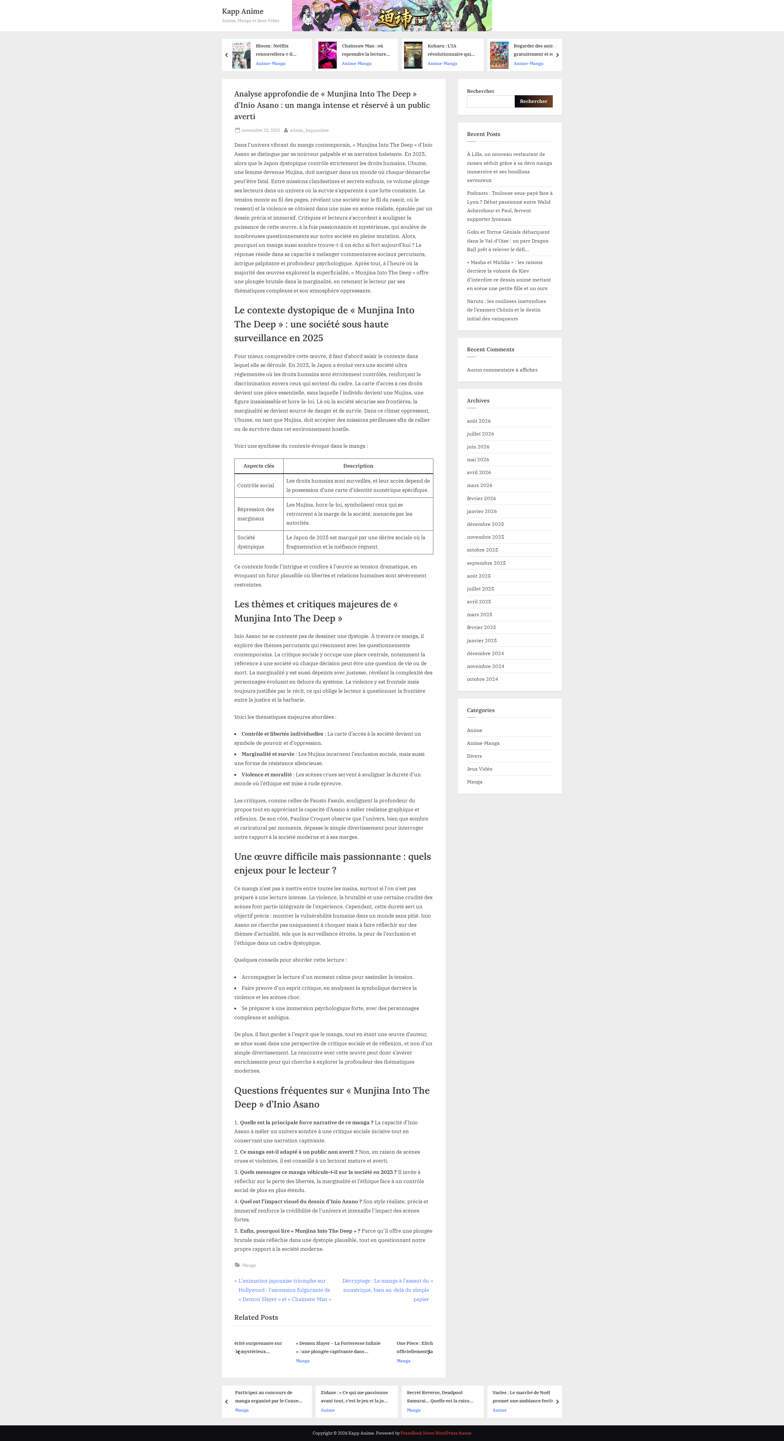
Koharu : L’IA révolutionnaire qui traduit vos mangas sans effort (369, 50)
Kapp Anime (243, 11)
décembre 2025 (485, 524)
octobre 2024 (482, 679)
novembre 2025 (485, 537)
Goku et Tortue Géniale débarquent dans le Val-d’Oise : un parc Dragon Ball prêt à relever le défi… (508, 240)
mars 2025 (479, 614)
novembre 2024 (485, 666)
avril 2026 (479, 472)
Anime (474, 730)
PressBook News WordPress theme (436, 1433)
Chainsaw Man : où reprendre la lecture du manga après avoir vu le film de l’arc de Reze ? (285, 50)
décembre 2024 (485, 653)
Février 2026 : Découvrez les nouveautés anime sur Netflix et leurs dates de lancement (544, 50)
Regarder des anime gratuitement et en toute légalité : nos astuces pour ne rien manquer (456, 50)
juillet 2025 (480, 588)
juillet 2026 (480, 433)
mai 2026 (478, 459)
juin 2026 (478, 446)
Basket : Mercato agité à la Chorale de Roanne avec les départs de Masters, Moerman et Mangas (530, 1397)
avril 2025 (479, 601)
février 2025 (481, 627)
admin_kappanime (309, 130)
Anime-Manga (276, 63)
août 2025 (479, 575)
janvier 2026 (482, 511)
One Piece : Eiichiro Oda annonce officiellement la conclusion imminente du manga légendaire (382, 1348)
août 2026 (479, 420)
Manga (249, 1265)
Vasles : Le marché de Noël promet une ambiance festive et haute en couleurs (445, 1397)
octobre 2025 (482, 549)
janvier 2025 (482, 640)
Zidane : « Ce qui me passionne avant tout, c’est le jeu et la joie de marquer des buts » (274, 1397)
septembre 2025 (486, 563)
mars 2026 (479, 485)
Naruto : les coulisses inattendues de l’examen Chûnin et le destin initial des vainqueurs (506, 310)
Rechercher (481, 91)
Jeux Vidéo (479, 768)
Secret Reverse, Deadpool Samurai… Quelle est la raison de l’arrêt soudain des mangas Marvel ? (359, 1397)
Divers (474, 756)
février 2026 (481, 498)
